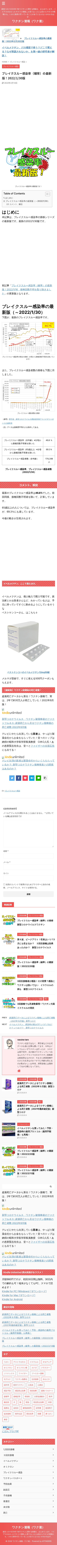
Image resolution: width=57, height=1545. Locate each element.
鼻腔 (5, 1419)
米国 (50, 1402)
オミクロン (8, 1368)
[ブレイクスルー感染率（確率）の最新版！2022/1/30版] (31, 778)
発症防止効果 (38, 1402)
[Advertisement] (28, 114)
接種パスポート (47, 1391)
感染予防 (7, 1391)
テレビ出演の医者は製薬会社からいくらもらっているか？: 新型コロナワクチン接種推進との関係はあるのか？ (28, 764)
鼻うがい (48, 1414)
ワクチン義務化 (21, 1379)
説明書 (38, 1408)
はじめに (9, 198)
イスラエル (34, 1362)
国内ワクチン (18, 1385)
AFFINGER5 (47, 1541)
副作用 (6, 1385)
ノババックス (9, 1373)
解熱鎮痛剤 (27, 1408)
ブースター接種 (38, 1373)
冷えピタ (46, 1379)
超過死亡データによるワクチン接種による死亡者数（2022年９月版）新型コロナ (35, 1086)
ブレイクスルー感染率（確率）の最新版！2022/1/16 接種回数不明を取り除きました (27, 289)
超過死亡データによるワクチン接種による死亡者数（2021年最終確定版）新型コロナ (35, 1108)
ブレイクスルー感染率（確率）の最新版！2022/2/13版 (28, 1346)
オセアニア (47, 1362)
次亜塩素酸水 (39, 1396)
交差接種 (35, 1379)
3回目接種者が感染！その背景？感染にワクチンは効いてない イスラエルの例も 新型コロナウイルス (36, 985)
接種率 (6, 1396)
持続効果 (33, 1391)
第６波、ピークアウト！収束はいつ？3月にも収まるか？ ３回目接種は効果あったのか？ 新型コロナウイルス (36, 943)
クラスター (45, 1368)
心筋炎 (30, 1385)
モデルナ (7, 1379)
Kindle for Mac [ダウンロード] (18, 1295)
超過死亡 (48, 1408)
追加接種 (7, 1414)
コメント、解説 (16, 204)
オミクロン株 (22, 1368)
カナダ (34, 1368)
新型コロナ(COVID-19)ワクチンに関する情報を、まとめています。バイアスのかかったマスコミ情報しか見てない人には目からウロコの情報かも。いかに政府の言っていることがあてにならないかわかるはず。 (28, 1534)
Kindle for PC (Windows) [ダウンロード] (24, 1291)
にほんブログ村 (10, 1431)
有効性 (27, 1396)
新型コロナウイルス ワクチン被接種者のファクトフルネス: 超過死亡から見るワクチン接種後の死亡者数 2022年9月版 (28, 723)
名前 (5, 851)
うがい (6, 1362)
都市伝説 (18, 1414)
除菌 (39, 1414)
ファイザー (23, 1373)
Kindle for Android (12, 1299)
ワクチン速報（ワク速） (28, 21)
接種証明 (16, 1396)
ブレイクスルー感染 (12, 791)
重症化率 (29, 1414)
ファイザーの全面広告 (42, 745)
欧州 (50, 1396)
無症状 (6, 1402)
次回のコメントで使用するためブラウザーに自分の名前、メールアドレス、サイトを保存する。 (26, 886)
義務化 (6, 1408)
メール (6, 862)
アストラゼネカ (19, 1362)
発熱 (27, 1402)
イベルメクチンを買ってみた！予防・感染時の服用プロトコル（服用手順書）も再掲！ (35, 1131)
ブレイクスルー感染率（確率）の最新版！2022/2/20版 (27, 1339)
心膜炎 (40, 1385)
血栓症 (16, 1408)
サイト (6, 873)
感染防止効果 (20, 1391)
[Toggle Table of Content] (46, 194)
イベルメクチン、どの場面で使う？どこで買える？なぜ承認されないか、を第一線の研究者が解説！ (28, 51)
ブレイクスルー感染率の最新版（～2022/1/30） (27, 201)
